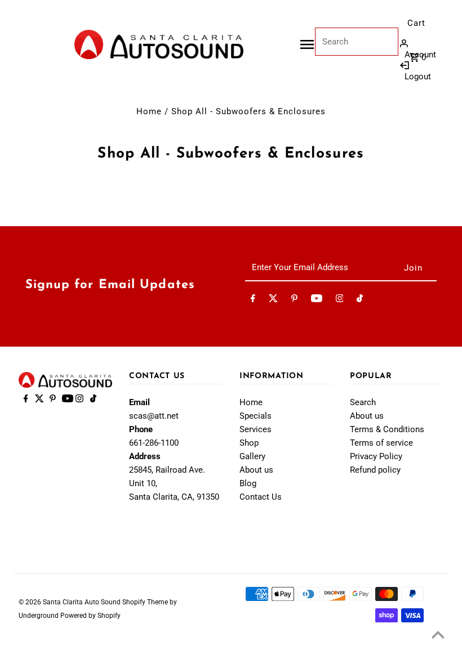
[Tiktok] (360, 300)
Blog (247, 483)
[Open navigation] (307, 44)
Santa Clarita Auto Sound (82, 602)
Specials (255, 416)
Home (149, 111)
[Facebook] (253, 300)
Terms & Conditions (387, 429)
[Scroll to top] (438, 634)
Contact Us (260, 497)
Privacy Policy (376, 456)
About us (256, 470)
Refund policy (375, 470)
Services (255, 429)
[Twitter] (273, 300)
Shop (249, 443)
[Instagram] (340, 300)
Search (363, 402)
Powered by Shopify (90, 616)
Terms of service (381, 443)
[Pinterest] (294, 300)
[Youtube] (316, 300)
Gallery (252, 456)
